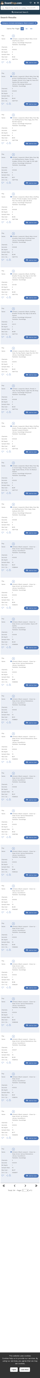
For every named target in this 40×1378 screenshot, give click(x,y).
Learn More (25, 1369)
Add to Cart (32, 62)
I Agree (14, 1369)
